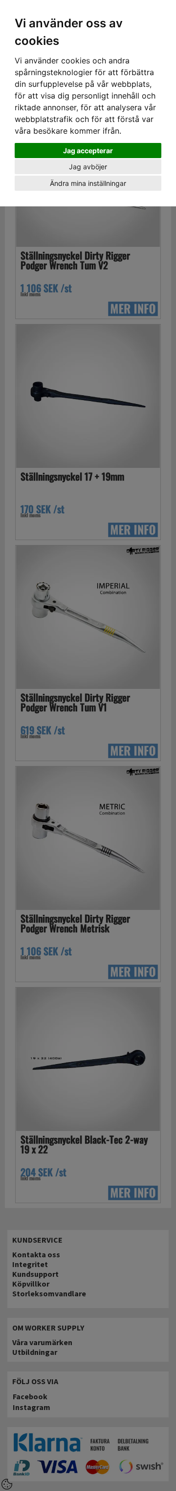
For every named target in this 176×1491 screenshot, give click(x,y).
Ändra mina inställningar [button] (88, 183)
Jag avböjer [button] (88, 166)
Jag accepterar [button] (88, 150)
